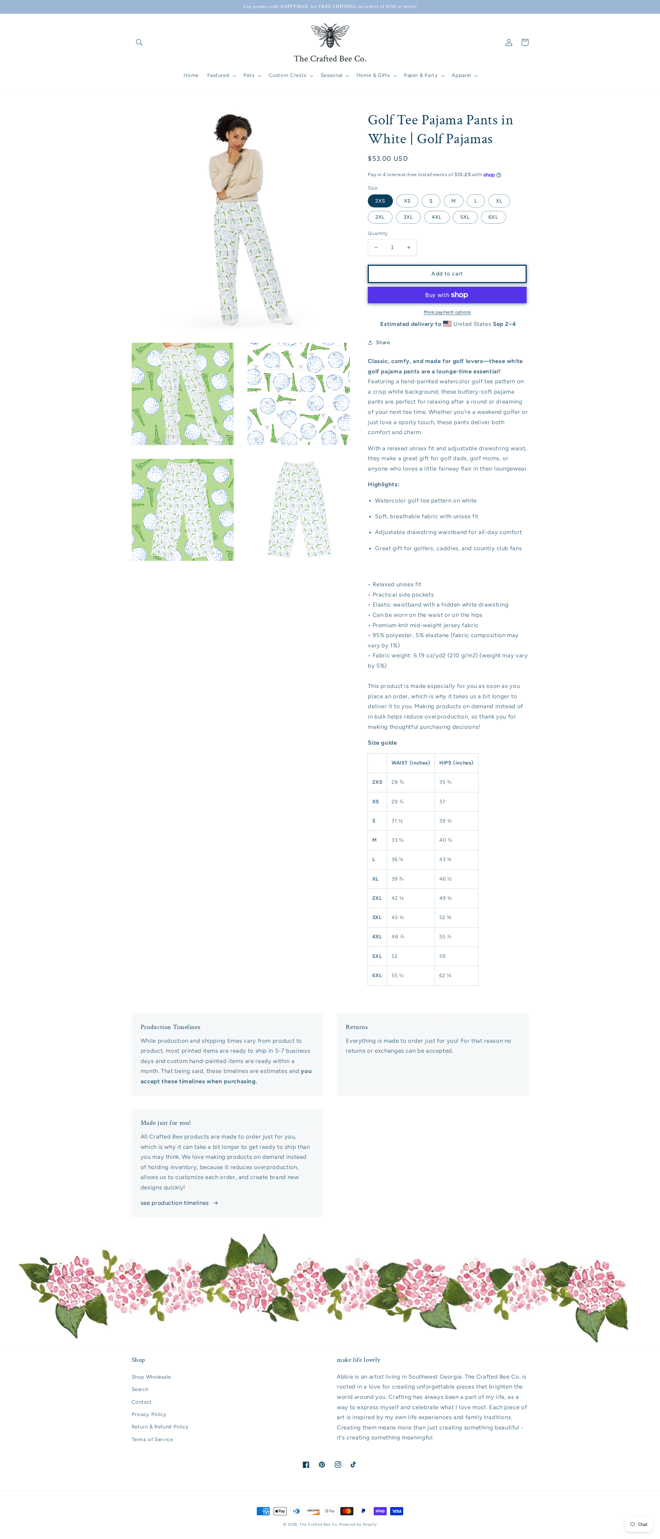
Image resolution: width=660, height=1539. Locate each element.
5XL (465, 217)
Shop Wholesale (151, 1377)
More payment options (447, 312)
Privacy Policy (149, 1414)
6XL (493, 217)
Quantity (377, 233)
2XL (380, 217)
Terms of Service (152, 1439)
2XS (380, 201)
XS (407, 201)
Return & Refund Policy (160, 1427)
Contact (142, 1402)
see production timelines (175, 1202)
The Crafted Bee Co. (318, 1524)
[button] (139, 42)
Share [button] (383, 342)
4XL (437, 217)
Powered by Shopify (358, 1524)
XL (499, 201)
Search (140, 1389)
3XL (408, 217)
